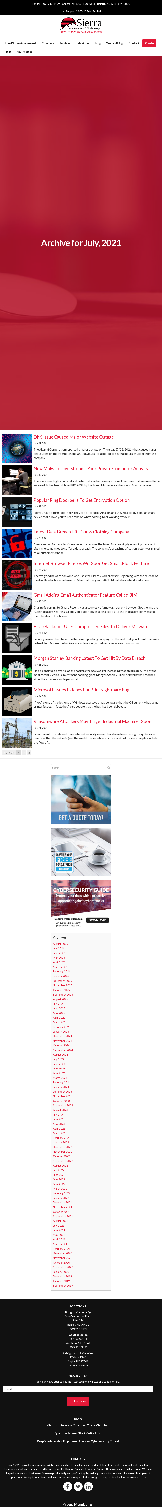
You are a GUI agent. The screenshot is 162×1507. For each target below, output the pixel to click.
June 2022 (59, 1174)
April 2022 (59, 1183)
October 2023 (61, 1100)
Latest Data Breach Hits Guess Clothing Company (81, 531)
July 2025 (58, 1003)
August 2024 (60, 1054)
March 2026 (60, 967)
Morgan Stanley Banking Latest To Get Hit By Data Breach (89, 658)
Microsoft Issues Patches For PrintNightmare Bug (81, 689)
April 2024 (59, 1073)
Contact (133, 43)
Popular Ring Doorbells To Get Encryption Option (82, 500)
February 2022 (61, 1193)
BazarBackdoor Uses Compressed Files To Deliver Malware (91, 626)
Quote (149, 43)
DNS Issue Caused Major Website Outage (74, 436)
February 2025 (61, 1027)
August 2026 (60, 943)
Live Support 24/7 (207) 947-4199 (81, 11)
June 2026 (59, 953)
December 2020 (62, 1253)
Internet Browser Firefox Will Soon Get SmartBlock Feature (91, 563)
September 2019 (63, 1285)
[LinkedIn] (88, 1486)
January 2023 (61, 1142)
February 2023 (61, 1137)
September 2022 (63, 1161)
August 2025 (60, 999)
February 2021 (61, 1248)
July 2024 (58, 1059)
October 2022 (61, 1156)
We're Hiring (114, 43)
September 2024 (63, 1050)
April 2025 (59, 1017)
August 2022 (60, 1165)
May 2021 (59, 1234)
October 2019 (61, 1281)
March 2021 (60, 1244)
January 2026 (61, 976)
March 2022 (60, 1188)
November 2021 (62, 1207)
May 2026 (59, 957)
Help (8, 51)
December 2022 (62, 1147)
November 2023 (62, 1096)
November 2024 (62, 1040)
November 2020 (62, 1257)
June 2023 (59, 1119)
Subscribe (78, 1401)
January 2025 (61, 1031)
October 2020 (61, 1262)
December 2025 (62, 980)
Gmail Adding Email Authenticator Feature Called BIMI (86, 595)
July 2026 (58, 948)
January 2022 (61, 1198)
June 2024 (59, 1064)
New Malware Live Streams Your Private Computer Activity (91, 468)
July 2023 (58, 1114)
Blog (98, 43)
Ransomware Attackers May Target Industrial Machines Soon (92, 721)
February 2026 (61, 971)
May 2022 (59, 1179)
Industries (82, 43)
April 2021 (59, 1239)
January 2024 (61, 1087)
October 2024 (61, 1045)
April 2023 (59, 1128)
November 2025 (62, 985)
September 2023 (63, 1105)
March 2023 (60, 1133)
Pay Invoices (24, 51)
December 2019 (62, 1276)
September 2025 (63, 994)
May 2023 (59, 1124)
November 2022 (62, 1151)
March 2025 (60, 1022)
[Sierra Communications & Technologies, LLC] (81, 25)
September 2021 (63, 1216)
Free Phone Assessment (20, 43)
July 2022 (58, 1170)
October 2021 (61, 1211)
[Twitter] (78, 1486)
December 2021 (62, 1202)
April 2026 (59, 962)
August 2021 (60, 1220)
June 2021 (59, 1230)
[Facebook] (67, 1486)
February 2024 (61, 1082)
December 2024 (62, 1036)
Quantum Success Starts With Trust (78, 1433)
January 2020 (61, 1271)
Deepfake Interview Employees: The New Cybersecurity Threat (78, 1441)
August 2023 (60, 1110)
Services (64, 43)
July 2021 (58, 1225)
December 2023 (62, 1091)
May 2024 (59, 1068)
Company (48, 43)
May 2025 (59, 1013)
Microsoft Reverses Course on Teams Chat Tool (78, 1425)
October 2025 (61, 990)
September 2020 (63, 1267)
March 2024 (60, 1077)
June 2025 (59, 1008)
